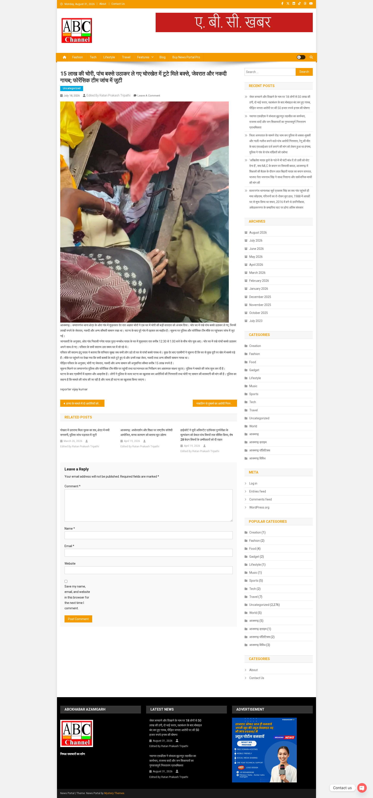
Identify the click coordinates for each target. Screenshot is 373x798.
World (253, 426)
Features (143, 57)
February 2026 (259, 280)
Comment (73, 486)
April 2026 (256, 264)
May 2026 (256, 256)
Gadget (254, 370)
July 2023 (255, 321)
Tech (93, 57)
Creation (255, 346)
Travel (126, 57)
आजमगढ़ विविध (257, 458)
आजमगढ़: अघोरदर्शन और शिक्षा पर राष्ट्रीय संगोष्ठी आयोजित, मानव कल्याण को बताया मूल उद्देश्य (146, 432)
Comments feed (260, 499)
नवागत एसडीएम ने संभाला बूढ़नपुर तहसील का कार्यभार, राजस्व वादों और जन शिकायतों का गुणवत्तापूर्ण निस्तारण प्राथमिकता (277, 121)
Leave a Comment (149, 95)
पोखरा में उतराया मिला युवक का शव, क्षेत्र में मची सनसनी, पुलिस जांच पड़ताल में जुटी (84, 432)
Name (70, 528)
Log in (253, 483)
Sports (253, 394)
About (102, 3)
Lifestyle (109, 57)
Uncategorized (72, 88)
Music (253, 386)
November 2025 (260, 305)
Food (252, 362)
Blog (163, 57)
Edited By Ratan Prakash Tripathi (108, 95)
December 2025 (260, 297)
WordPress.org (259, 507)
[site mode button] (301, 57)
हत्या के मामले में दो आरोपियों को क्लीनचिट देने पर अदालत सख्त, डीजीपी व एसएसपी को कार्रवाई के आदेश (85, 403)
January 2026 (258, 288)
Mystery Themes (114, 793)
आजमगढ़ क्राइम (258, 442)
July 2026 (255, 240)
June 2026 (256, 248)
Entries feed (257, 491)
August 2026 (258, 232)
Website (70, 563)
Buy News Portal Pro (186, 57)
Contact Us (118, 3)
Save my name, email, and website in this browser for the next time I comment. (77, 597)
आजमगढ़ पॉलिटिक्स (259, 450)
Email (69, 546)
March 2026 (257, 272)
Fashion (77, 57)
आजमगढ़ (254, 434)
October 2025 (258, 313)
